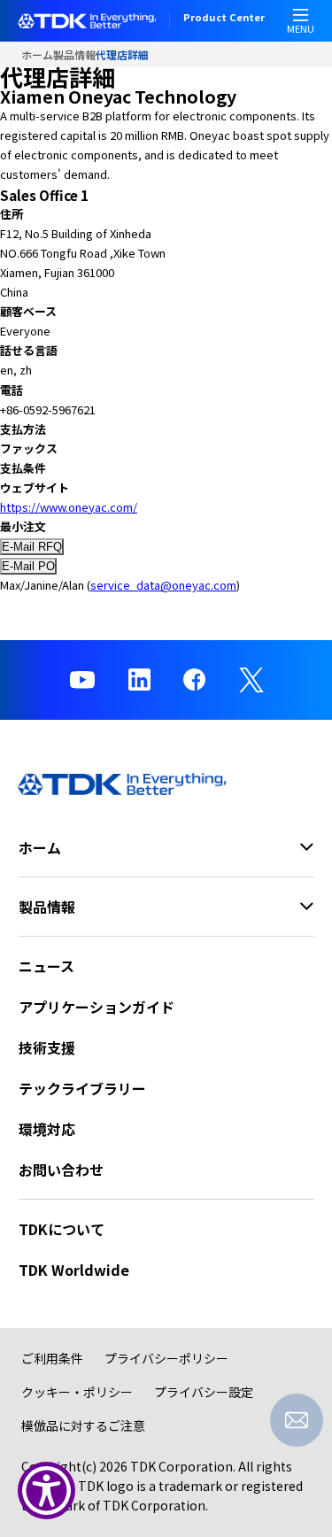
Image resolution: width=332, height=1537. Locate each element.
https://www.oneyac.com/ (68, 506)
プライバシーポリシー (166, 1358)
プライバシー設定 (203, 1392)
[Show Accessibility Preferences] (46, 1490)
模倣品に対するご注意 (83, 1425)
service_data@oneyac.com (163, 584)
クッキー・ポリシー (77, 1392)
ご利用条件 (52, 1358)
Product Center (224, 18)
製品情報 (74, 54)
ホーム (37, 54)
